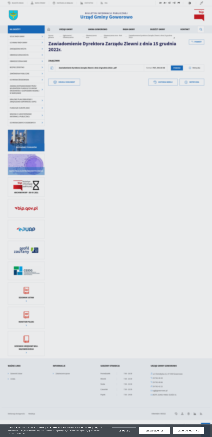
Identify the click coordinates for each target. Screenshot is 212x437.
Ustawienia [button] (124, 431)
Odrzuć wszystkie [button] (154, 431)
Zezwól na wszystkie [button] (188, 431)
